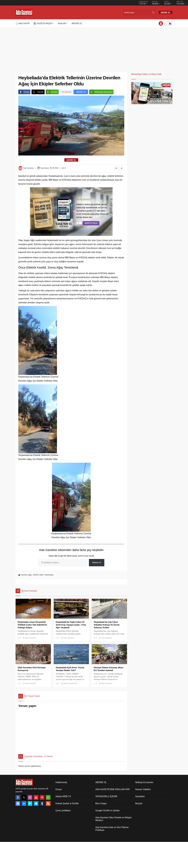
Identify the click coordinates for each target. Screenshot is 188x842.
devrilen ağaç (26, 575)
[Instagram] (30, 797)
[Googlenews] (18, 803)
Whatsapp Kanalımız (104, 92)
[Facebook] (18, 797)
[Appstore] (24, 803)
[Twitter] (24, 797)
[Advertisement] (94, 48)
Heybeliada (49, 575)
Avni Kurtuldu (30, 683)
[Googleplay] (30, 803)
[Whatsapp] (48, 797)
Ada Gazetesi (28, 168)
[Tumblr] (42, 803)
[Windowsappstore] (36, 803)
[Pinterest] (42, 797)
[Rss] (48, 803)
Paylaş (26, 92)
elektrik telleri (38, 575)
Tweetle (40, 92)
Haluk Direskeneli (70, 683)
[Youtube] (36, 797)
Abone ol (96, 562)
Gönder (54, 92)
